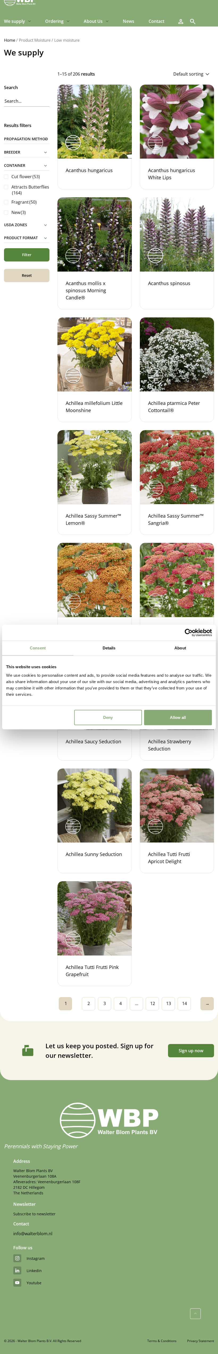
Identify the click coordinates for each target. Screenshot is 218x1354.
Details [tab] (109, 648)
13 (168, 1003)
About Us (93, 21)
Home (9, 40)
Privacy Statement (200, 1341)
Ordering (54, 21)
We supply (14, 21)
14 (184, 1003)
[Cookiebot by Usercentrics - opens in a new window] (188, 633)
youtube (34, 1282)
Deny (108, 717)
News (128, 21)
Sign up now (191, 1051)
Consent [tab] (38, 648)
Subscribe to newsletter (34, 1213)
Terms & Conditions (162, 1341)
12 (152, 1003)
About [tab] (180, 648)
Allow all (178, 717)
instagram (36, 1258)
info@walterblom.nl (32, 1234)
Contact (156, 21)
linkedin (34, 1270)
